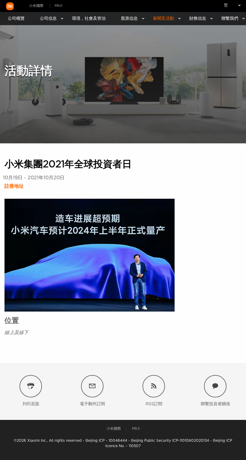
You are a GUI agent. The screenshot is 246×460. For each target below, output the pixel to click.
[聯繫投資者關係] (215, 386)
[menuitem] (227, 5)
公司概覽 (16, 18)
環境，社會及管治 (89, 18)
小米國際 (36, 5)
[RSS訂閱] (153, 386)
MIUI (58, 5)
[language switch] (227, 5)
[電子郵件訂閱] (92, 386)
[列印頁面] (31, 386)
